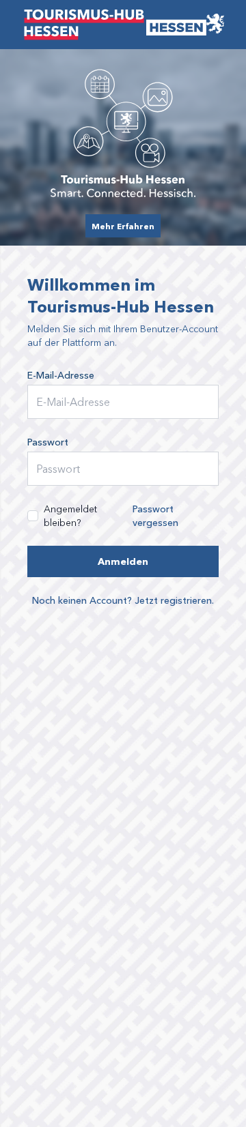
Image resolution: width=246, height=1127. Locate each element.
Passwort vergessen (155, 515)
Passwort (47, 442)
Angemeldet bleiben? (70, 515)
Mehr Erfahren (123, 226)
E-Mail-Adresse (60, 375)
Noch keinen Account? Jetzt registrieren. (123, 600)
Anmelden (123, 561)
